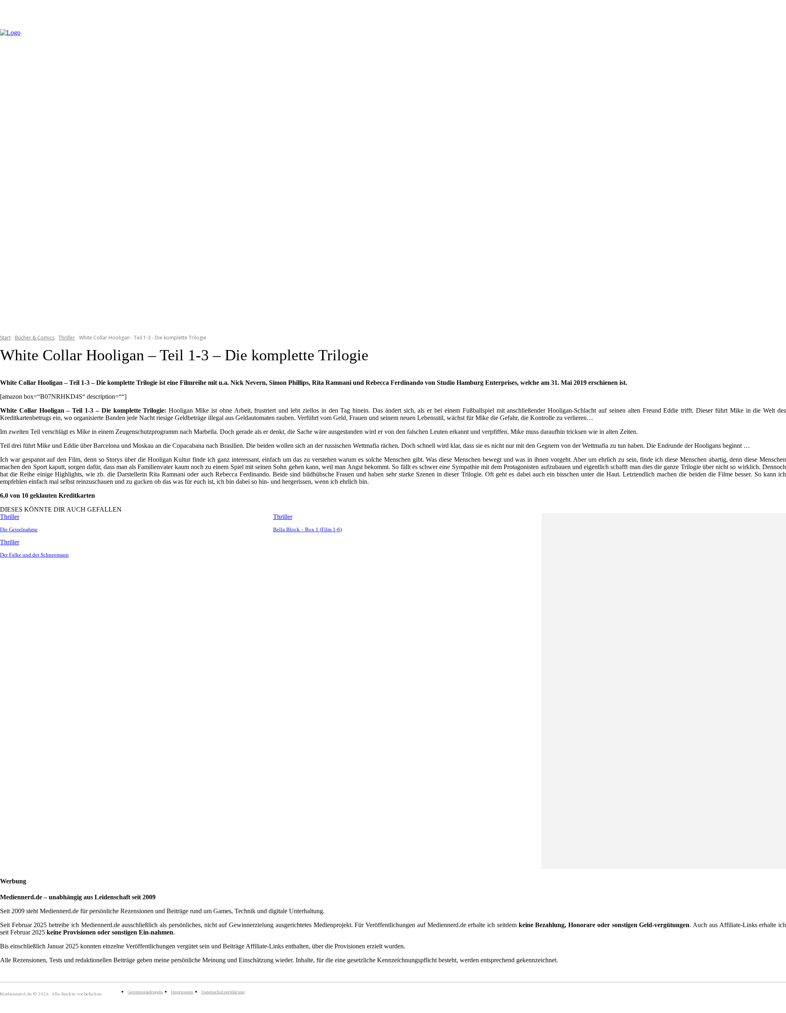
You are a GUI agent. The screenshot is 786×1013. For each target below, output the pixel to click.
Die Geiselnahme (19, 529)
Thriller (67, 337)
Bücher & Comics (34, 337)
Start (5, 337)
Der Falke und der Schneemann (34, 555)
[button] (776, 176)
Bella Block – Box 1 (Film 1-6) (307, 529)
